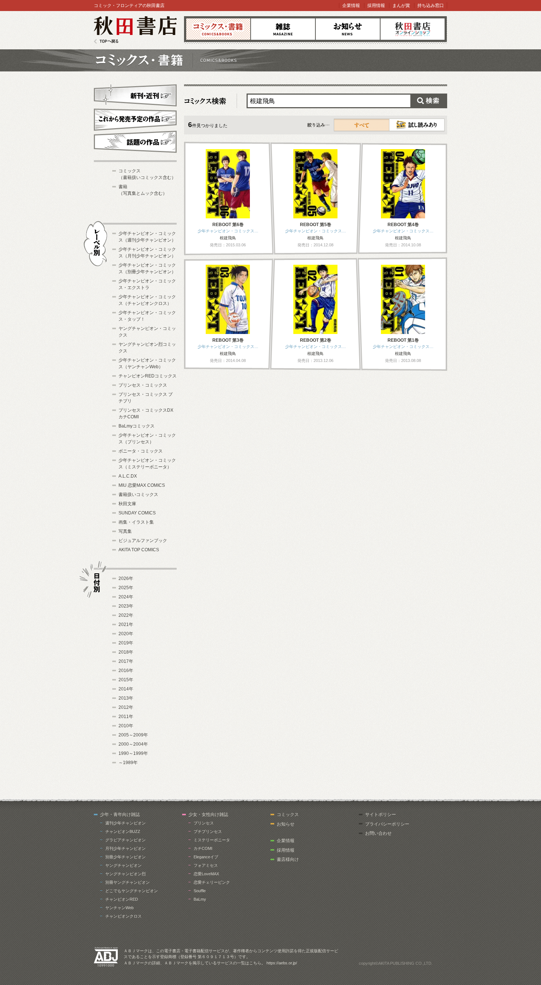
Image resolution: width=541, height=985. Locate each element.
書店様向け (288, 859)
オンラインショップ (413, 29)
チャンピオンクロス (123, 916)
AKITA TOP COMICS (139, 549)
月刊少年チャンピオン (125, 848)
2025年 (126, 587)
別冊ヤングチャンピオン (127, 882)
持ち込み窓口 (430, 5)
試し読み (416, 125)
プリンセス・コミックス (143, 385)
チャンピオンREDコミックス (148, 376)
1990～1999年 (133, 753)
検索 (428, 101)
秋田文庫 (127, 503)
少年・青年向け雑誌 (120, 814)
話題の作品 (135, 142)
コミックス (218, 29)
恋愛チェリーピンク (212, 882)
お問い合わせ (378, 833)
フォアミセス (206, 865)
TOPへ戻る (106, 41)
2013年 (126, 698)
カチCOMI (203, 848)
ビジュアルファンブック (143, 540)
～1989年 (128, 762)
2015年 (126, 679)
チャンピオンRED (121, 899)
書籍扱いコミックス (138, 494)
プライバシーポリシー (387, 824)
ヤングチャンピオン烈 (125, 874)
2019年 (126, 642)
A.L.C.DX (128, 476)
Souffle (200, 891)
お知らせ (348, 29)
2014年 (126, 689)
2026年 (126, 578)
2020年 (126, 633)
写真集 (125, 531)
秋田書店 (135, 30)
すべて (361, 125)
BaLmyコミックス (137, 426)
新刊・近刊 (135, 94)
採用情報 (376, 5)
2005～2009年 (133, 735)
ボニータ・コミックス (141, 451)
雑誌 (283, 29)
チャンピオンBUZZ (122, 831)
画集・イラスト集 (136, 522)
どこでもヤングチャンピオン (131, 891)
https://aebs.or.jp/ (281, 963)
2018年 (126, 652)
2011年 (126, 716)
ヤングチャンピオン (123, 865)
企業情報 (351, 5)
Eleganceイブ (206, 857)
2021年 (126, 624)
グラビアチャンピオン (125, 840)
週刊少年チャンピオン (125, 823)
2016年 (126, 670)
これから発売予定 (135, 118)
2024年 (126, 596)
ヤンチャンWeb (119, 907)
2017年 (126, 661)
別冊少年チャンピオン (125, 857)
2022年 (126, 615)
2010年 (126, 725)
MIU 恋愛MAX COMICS (142, 485)
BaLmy (200, 899)
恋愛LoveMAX (206, 874)
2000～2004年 (133, 744)
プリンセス (204, 823)
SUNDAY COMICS (137, 513)
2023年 (126, 606)
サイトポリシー (380, 814)
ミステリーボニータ (212, 840)
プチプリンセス (208, 831)
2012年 (126, 707)
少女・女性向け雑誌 (208, 814)
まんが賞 (401, 5)
